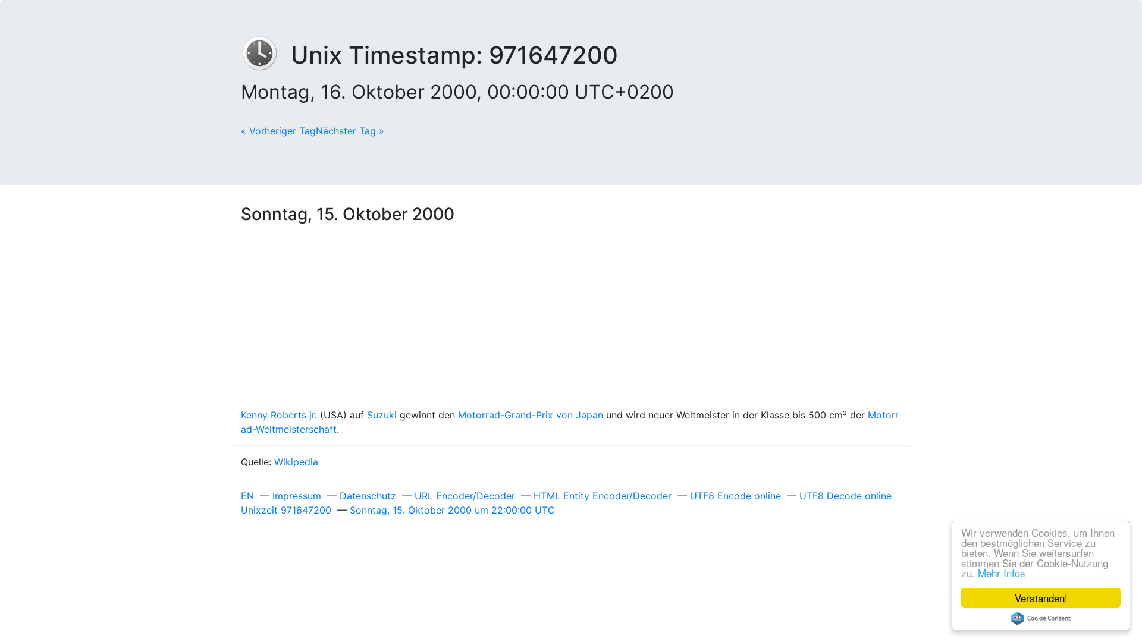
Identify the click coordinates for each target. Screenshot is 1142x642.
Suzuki (382, 415)
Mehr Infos (1001, 572)
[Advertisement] (571, 318)
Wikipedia (296, 462)
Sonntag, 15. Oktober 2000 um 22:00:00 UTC (452, 510)
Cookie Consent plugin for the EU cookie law (1041, 618)
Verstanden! (1041, 597)
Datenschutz (368, 496)
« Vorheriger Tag (278, 131)
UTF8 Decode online (845, 496)
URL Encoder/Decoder (465, 496)
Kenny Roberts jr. (279, 415)
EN (247, 496)
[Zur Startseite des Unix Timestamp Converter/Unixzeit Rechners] (266, 55)
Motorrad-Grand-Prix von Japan (530, 415)
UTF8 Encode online (735, 496)
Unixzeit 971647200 (286, 510)
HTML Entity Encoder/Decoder (603, 496)
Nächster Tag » (350, 131)
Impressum (296, 496)
